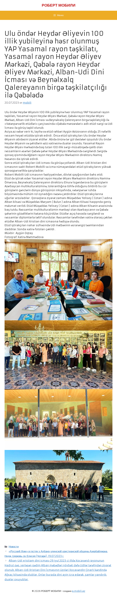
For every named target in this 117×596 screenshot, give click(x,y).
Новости (14, 546)
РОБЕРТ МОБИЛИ (58, 5)
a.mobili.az (78, 591)
